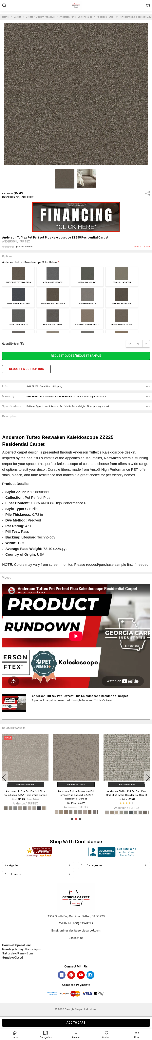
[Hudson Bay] (39, 808)
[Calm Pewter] (10, 808)
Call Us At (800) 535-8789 (76, 923)
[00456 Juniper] (131, 812)
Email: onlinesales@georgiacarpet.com (76, 930)
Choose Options (25, 784)
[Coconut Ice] (20, 808)
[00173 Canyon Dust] (112, 812)
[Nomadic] (85, 812)
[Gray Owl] (34, 808)
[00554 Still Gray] (140, 812)
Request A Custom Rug (26, 369)
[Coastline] (15, 808)
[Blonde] (61, 812)
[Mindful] (80, 812)
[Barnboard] (6, 808)
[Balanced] (56, 812)
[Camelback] (66, 812)
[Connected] (70, 812)
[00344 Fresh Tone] (126, 812)
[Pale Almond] (44, 808)
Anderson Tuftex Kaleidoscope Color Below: (30, 262)
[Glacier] (29, 808)
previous (4, 777)
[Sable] (89, 812)
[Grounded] (75, 812)
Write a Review (142, 247)
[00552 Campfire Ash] (135, 812)
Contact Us (76, 938)
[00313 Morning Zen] (121, 812)
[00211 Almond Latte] (116, 812)
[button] (76, 217)
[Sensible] (94, 812)
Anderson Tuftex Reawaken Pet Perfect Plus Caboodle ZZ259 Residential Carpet (76, 795)
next (148, 777)
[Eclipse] (25, 808)
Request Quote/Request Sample (76, 355)
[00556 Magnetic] (145, 812)
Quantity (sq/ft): (13, 343)
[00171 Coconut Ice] (107, 812)
